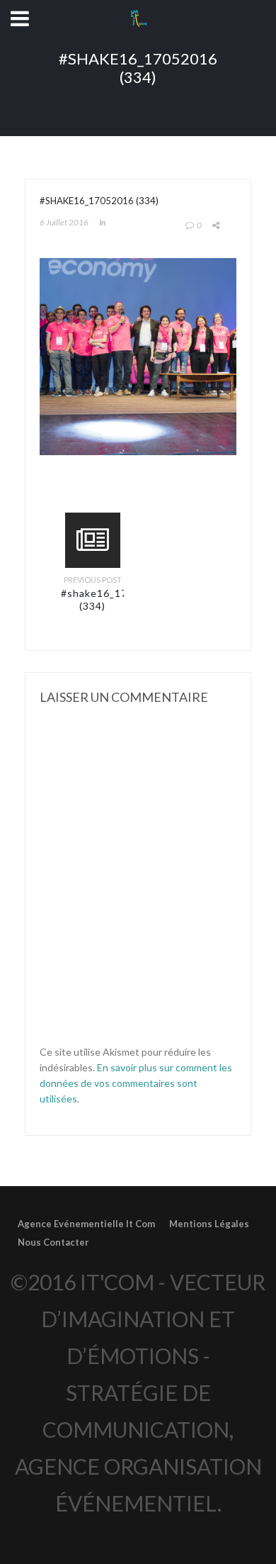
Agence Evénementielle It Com (86, 1223)
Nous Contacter (53, 1242)
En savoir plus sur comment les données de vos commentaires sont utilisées (136, 1083)
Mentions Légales (209, 1223)
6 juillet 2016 (64, 222)
